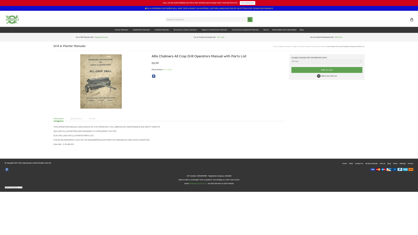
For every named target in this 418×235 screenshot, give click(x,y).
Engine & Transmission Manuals (214, 30)
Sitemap (403, 163)
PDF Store (338, 37)
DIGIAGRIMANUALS (247, 3)
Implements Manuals (141, 30)
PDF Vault (220, 37)
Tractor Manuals (121, 30)
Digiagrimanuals (101, 37)
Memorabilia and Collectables (284, 30)
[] (250, 19)
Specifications (76, 119)
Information (58, 119)
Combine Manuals (161, 30)
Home (344, 163)
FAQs (351, 163)
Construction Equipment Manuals (245, 30)
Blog (301, 30)
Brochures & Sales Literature (185, 30)
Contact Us (359, 163)
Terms (395, 163)
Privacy (410, 163)
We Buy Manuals (371, 163)
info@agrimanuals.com (197, 184)
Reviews (92, 119)
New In (266, 30)
